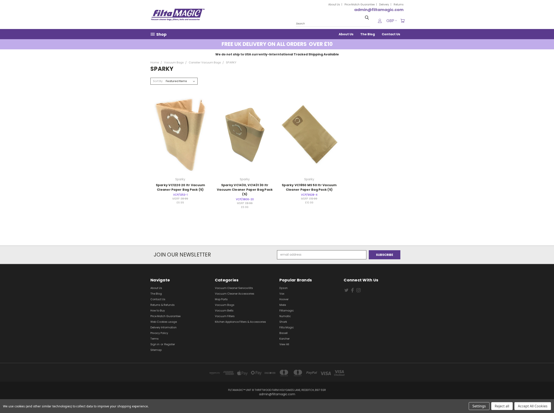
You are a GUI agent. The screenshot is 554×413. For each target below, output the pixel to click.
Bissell (283, 333)
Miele (282, 305)
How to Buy (157, 310)
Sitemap (156, 350)
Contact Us (391, 34)
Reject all (502, 406)
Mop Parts (221, 299)
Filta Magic (286, 327)
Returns (399, 4)
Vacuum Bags (224, 305)
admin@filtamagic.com (379, 9)
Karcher (284, 338)
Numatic (285, 316)
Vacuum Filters (225, 316)
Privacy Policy (159, 333)
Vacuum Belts (224, 310)
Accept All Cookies (533, 406)
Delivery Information (163, 327)
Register (169, 344)
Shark (283, 322)
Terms (154, 338)
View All (284, 344)
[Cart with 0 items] (402, 21)
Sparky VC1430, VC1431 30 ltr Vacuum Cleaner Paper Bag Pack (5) (245, 189)
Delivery (384, 4)
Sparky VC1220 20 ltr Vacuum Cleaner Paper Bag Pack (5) (180, 187)
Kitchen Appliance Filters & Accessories (240, 322)
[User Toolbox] (380, 21)
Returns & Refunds (162, 305)
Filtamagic (286, 310)
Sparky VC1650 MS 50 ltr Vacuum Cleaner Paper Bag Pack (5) (309, 187)
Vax (281, 293)
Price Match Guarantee (360, 4)
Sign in (155, 344)
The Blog (367, 34)
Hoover (283, 299)
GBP (390, 20)
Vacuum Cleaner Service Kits (234, 288)
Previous (542, 399)
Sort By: (158, 81)
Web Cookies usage (163, 322)
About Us (334, 4)
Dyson (283, 288)
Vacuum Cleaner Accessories (234, 293)
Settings (479, 406)
